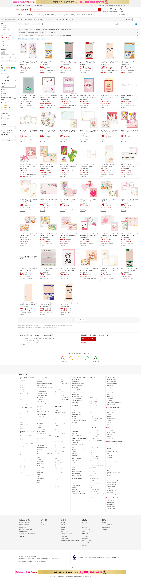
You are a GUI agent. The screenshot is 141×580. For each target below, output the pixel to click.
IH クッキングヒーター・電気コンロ (27, 461)
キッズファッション (94, 430)
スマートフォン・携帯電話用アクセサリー (62, 384)
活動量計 (39, 474)
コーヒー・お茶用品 (76, 398)
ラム (90, 385)
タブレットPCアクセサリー (61, 387)
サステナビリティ (78, 576)
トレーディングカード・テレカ (96, 418)
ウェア (108, 394)
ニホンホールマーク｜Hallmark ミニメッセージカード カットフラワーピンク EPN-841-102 (48, 201)
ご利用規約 (104, 529)
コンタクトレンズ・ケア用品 (78, 449)
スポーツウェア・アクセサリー (114, 402)
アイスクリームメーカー (25, 475)
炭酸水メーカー (23, 464)
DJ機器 (56, 425)
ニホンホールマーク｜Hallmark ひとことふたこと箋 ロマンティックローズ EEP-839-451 (48, 131)
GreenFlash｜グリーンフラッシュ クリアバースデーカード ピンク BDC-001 (109, 97)
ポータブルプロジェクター (43, 411)
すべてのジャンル (5, 19)
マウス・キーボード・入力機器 (44, 436)
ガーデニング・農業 (94, 491)
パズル (91, 412)
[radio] (1, 25)
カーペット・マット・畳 (112, 480)
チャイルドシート (93, 445)
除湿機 (21, 428)
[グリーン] (12, 68)
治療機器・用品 (75, 442)
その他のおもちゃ (93, 424)
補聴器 (38, 470)
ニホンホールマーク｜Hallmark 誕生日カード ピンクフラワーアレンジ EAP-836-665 (89, 131)
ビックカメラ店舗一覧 (110, 5)
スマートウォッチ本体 (59, 395)
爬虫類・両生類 (93, 467)
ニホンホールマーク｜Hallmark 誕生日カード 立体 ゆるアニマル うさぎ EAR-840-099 (28, 235)
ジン (90, 383)
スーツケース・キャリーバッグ (114, 443)
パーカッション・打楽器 (60, 423)
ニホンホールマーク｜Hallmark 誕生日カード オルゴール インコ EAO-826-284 (48, 166)
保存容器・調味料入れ (77, 385)
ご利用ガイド (92, 5)
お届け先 (3, 83)
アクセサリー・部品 (41, 404)
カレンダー (57, 453)
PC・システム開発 (59, 473)
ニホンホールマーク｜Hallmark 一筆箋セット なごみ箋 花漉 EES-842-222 (89, 166)
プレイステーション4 (76, 412)
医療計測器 (74, 453)
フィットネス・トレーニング (113, 396)
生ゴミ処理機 (22, 473)
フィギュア (92, 408)
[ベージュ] (7, 68)
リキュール (92, 387)
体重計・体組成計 (41, 478)
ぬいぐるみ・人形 (93, 399)
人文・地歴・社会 (58, 460)
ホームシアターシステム (42, 395)
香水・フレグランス (76, 475)
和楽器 (56, 429)
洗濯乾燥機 (22, 385)
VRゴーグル (57, 403)
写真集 (56, 481)
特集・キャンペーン (45, 522)
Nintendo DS (75, 431)
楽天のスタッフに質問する (88, 338)
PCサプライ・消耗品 (41, 429)
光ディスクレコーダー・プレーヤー (44, 388)
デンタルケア (40, 461)
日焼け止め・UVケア (76, 473)
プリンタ (39, 425)
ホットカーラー (40, 459)
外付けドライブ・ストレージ (43, 433)
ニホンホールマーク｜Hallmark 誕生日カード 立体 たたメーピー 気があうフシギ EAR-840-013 (69, 235)
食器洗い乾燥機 (23, 466)
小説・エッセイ (58, 464)
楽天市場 (123, 5)
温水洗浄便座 (40, 472)
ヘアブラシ (39, 449)
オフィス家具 (110, 492)
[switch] (14, 98)
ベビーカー (92, 442)
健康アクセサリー (76, 491)
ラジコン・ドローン (94, 410)
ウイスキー (92, 379)
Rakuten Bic (22, 10)
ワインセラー (22, 456)
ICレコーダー (40, 397)
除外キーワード (4, 134)
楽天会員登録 (122, 14)
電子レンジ (89, 14)
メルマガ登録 (85, 536)
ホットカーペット (23, 413)
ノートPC (39, 419)
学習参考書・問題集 (59, 462)
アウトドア (109, 400)
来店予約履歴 (64, 536)
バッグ (108, 446)
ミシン (21, 397)
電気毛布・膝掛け (23, 417)
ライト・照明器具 (23, 404)
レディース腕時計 (111, 432)
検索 (9, 61)
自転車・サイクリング (112, 379)
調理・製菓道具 (75, 381)
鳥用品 (91, 463)
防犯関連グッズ (110, 502)
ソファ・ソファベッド (112, 461)
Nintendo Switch (75, 408)
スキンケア (74, 460)
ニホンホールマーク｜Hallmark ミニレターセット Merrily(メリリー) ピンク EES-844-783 (28, 131)
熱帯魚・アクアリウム (94, 458)
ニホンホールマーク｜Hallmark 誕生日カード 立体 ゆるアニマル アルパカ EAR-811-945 (28, 166)
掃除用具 (109, 414)
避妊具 (73, 447)
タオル (108, 424)
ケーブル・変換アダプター (60, 389)
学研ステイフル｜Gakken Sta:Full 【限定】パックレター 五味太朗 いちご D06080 (48, 97)
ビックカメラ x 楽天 (20, 5)
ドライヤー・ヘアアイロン (43, 447)
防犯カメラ (92, 485)
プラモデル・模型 (93, 405)
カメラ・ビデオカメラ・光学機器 (44, 383)
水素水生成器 (22, 470)
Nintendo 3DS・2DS (76, 414)
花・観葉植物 (92, 497)
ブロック (91, 422)
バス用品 (109, 420)
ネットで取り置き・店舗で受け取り (27, 533)
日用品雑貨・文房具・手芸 (16, 19)
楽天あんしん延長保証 (24, 524)
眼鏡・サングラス (111, 404)
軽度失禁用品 (75, 455)
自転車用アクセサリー (112, 383)
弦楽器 (56, 427)
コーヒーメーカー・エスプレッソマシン (27, 444)
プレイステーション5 (76, 410)
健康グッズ (74, 489)
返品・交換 (84, 527)
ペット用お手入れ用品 (94, 456)
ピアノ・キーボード (59, 408)
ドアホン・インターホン (95, 483)
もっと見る (22, 344)
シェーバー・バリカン (42, 451)
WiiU (73, 427)
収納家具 (109, 475)
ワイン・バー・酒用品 (77, 400)
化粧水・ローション (76, 463)
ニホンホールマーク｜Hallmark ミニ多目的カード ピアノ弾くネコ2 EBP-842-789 (129, 166)
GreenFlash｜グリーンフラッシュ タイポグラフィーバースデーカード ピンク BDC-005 (89, 97)
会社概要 (118, 5)
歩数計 (38, 476)
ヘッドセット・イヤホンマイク (61, 393)
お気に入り (63, 524)
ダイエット (74, 483)
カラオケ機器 (57, 431)
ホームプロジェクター (42, 391)
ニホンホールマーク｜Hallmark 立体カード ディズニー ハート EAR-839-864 (109, 235)
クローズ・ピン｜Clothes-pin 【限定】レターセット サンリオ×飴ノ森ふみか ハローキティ (69, 97)
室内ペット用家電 (93, 473)
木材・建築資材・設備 (94, 489)
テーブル (109, 466)
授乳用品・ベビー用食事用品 (96, 440)
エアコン (67, 14)
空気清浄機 (60, 14)
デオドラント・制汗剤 (77, 471)
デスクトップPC (40, 416)
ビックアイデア (38, 14)
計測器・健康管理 (76, 485)
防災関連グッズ (93, 487)
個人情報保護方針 (106, 527)
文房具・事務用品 (28, 19)
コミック (57, 439)
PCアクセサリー (40, 421)
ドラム (56, 416)
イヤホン (53, 14)
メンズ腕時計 (110, 430)
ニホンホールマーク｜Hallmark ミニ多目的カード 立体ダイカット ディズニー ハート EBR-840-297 (89, 201)
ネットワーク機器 (41, 431)
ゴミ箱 (108, 488)
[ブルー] (14, 68)
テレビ (83, 14)
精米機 (21, 439)
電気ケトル (22, 454)
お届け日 (3, 89)
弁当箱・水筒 (75, 392)
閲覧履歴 (63, 527)
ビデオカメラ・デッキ (42, 393)
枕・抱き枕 (109, 457)
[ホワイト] (5, 68)
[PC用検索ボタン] (99, 9)
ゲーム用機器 (40, 438)
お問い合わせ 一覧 (69, 576)
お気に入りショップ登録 (87, 531)
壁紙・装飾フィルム (111, 484)
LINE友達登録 (85, 538)
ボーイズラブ (57, 466)
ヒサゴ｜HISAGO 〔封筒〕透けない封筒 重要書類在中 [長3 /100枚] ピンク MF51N (28, 304)
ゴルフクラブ (110, 385)
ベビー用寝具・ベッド (94, 438)
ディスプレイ (40, 423)
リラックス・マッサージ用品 (78, 493)
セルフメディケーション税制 (25, 561)
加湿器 (21, 426)
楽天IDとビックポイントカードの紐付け (70, 540)
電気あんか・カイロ (24, 420)
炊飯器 (21, 437)
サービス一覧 (61, 576)
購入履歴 (63, 529)
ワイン (91, 381)
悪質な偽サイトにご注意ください (39, 561)
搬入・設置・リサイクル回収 (25, 529)
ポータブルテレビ (41, 399)
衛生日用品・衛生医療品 (77, 445)
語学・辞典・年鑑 (58, 468)
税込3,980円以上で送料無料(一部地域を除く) (36, 5)
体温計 (38, 482)
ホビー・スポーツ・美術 (60, 447)
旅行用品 (109, 448)
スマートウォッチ (111, 438)
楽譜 (56, 449)
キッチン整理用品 (76, 390)
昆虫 (90, 469)
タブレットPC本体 (59, 381)
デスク (108, 468)
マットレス (109, 455)
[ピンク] (9, 68)
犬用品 (91, 454)
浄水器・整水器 (23, 468)
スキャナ (39, 427)
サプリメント (75, 481)
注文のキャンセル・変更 (87, 529)
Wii (72, 429)
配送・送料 (84, 522)
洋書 (56, 475)
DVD (56, 493)
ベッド (108, 459)
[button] (2, 53)
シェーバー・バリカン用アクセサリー (44, 454)
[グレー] (2, 68)
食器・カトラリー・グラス (78, 383)
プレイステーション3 (76, 422)
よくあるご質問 (100, 5)
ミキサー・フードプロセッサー (26, 459)
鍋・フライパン (75, 379)
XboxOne (74, 416)
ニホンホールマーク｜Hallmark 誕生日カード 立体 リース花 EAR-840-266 (129, 201)
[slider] (1, 55)
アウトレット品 (110, 500)
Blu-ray (56, 488)
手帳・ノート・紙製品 (38, 19)
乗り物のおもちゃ (93, 403)
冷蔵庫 (72, 14)
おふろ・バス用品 (93, 436)
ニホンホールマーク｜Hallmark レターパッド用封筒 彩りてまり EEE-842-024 (109, 166)
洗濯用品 (109, 416)
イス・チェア (110, 470)
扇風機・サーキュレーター (25, 424)
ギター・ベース (58, 419)
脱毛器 (38, 457)
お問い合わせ (85, 545)
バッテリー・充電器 (59, 391)
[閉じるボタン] (138, 29)
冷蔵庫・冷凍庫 (23, 380)
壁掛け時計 (109, 434)
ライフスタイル (58, 456)
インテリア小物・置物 (112, 495)
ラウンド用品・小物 (111, 392)
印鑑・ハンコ (110, 412)
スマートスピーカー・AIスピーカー (44, 408)
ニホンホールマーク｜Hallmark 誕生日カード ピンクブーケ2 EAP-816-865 (109, 270)
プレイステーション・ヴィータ (79, 420)
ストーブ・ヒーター (24, 411)
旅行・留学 (57, 445)
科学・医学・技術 (58, 470)
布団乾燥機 (22, 389)
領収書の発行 (85, 533)
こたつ (21, 415)
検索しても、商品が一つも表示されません (31, 342)
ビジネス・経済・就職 (59, 451)
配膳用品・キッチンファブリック (79, 394)
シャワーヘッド (40, 465)
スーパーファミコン (76, 435)
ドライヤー (46, 14)
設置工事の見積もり (23, 531)
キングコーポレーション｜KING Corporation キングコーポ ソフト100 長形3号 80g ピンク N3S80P (68, 62)
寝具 (108, 453)
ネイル (73, 469)
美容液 (73, 467)
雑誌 (56, 458)
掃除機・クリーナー (24, 393)
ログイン (116, 14)
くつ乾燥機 (22, 391)
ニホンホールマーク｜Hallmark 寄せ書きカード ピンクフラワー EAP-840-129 (28, 270)
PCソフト (39, 442)
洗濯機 (78, 14)
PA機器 (56, 410)
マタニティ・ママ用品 (94, 434)
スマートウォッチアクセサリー (61, 397)
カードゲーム (92, 414)
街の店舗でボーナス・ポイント (47, 524)
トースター (22, 441)
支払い (83, 524)
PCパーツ (39, 440)
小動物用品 (92, 460)
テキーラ (91, 394)
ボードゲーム (92, 416)
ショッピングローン (23, 527)
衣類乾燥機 (22, 387)
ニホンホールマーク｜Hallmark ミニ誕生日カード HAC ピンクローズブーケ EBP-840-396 (69, 201)
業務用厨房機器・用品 (77, 396)
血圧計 (38, 480)
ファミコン (74, 433)
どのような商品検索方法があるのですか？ (31, 340)
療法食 (91, 475)
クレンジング (75, 465)
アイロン (22, 395)
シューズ (109, 387)
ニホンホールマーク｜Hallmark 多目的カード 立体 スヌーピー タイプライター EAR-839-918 (89, 235)
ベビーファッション (94, 432)
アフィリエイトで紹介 (87, 540)
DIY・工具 (92, 481)
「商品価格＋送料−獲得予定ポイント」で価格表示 (29, 24)
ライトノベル (57, 477)
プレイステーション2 (76, 424)
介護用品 (74, 451)
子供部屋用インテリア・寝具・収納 (114, 473)
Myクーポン (63, 531)
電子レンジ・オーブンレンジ (26, 435)
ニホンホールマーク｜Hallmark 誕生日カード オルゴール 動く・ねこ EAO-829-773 (129, 131)
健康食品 (74, 487)
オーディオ (39, 381)
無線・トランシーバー (42, 406)
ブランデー (92, 392)
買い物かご (63, 522)
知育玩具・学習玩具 (94, 401)
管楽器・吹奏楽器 (58, 414)
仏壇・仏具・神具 (111, 508)
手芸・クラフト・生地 (112, 418)
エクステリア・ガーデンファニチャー (97, 494)
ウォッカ (91, 390)
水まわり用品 (75, 402)
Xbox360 (74, 418)
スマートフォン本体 (59, 379)
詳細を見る (68, 35)
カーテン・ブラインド (112, 478)
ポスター (57, 483)
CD (55, 491)
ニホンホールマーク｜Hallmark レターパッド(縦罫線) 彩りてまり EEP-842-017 (28, 201)
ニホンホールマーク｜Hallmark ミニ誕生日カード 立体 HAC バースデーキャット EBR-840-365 (109, 201)
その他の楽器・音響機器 (60, 433)
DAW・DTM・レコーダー (60, 412)
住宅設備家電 (22, 402)
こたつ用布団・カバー (112, 490)
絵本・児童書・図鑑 (59, 441)
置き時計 (109, 436)
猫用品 (91, 452)
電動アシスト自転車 (111, 381)
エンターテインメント (59, 443)
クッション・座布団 (111, 464)
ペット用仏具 (92, 471)
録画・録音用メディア (42, 385)
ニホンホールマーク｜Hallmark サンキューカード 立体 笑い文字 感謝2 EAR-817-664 (69, 270)
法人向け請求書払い (65, 538)
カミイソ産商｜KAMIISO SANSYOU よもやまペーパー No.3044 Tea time (47, 270)
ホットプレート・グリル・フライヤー (27, 447)
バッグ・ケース (110, 390)
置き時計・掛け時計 (111, 482)
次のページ (82, 319)
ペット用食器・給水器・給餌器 (96, 465)
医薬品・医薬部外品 (76, 440)
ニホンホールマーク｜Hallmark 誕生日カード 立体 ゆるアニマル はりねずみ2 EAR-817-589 (89, 270)
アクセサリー (57, 421)
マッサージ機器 (40, 467)
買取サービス (22, 536)
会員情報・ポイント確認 (66, 533)
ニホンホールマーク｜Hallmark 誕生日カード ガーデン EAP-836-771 (69, 131)
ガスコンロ (22, 450)
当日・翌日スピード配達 (24, 522)
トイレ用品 (109, 422)
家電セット (29, 14)
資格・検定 (57, 479)
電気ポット (22, 452)
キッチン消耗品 (75, 387)
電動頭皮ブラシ (40, 463)
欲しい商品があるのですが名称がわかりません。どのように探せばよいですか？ (39, 338)
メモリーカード (40, 401)
